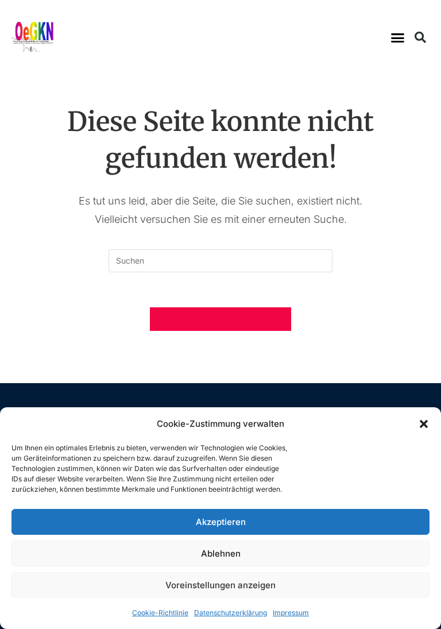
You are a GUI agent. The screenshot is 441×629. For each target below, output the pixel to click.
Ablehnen (221, 553)
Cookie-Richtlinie (160, 612)
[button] (424, 424)
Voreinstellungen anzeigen (220, 585)
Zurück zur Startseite (220, 318)
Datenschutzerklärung (230, 612)
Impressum (291, 612)
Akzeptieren (221, 521)
